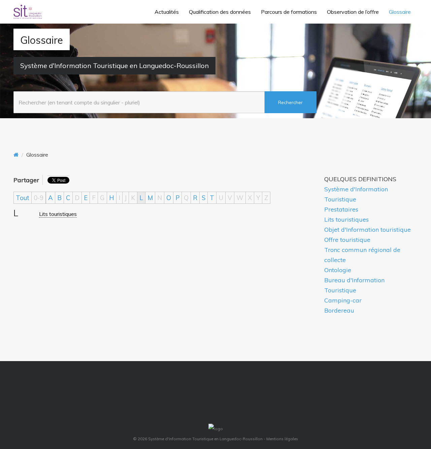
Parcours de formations (289, 11)
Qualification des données (220, 11)
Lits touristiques (58, 214)
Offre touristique (347, 240)
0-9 (38, 198)
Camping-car (343, 300)
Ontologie (337, 270)
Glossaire (400, 11)
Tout (22, 198)
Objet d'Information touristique (367, 229)
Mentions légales (282, 438)
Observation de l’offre (353, 11)
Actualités (167, 11)
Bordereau (339, 310)
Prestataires (341, 209)
